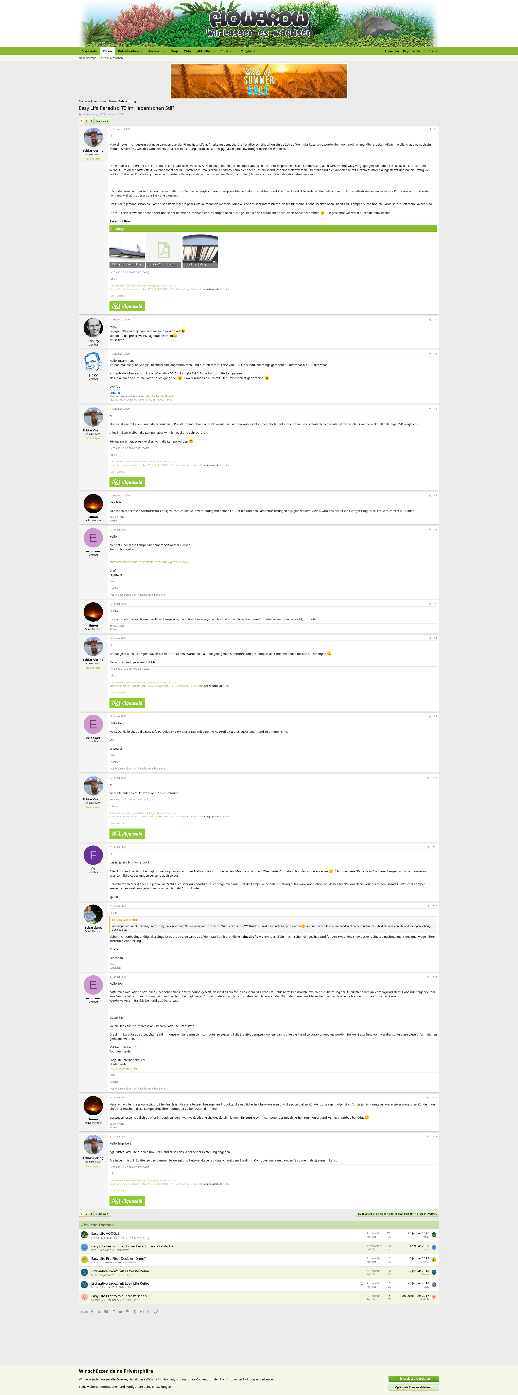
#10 (434, 777)
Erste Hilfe (125, 1275)
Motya (94, 1275)
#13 (434, 977)
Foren (107, 51)
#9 (435, 716)
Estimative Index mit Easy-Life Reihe (120, 1271)
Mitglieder (249, 51)
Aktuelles (204, 51)
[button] (130, 51)
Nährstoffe (123, 1250)
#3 (435, 353)
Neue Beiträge (87, 58)
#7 (435, 604)
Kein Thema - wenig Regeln (129, 1237)
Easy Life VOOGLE (105, 1233)
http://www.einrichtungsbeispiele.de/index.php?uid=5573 (149, 562)
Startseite (89, 51)
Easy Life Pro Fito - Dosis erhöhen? (118, 1258)
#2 (435, 319)
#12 (434, 906)
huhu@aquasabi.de (213, 289)
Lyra (93, 1250)
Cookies (121, 1379)
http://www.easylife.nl (124, 1068)
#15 (434, 1136)
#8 (435, 638)
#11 (434, 847)
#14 (434, 1097)
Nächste (101, 121)
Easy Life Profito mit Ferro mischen (119, 1296)
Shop (174, 51)
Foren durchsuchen (111, 58)
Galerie (225, 51)
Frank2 (95, 1237)
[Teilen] (429, 129)
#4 (435, 408)
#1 (435, 129)
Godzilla (95, 1300)
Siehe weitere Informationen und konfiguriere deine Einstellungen (125, 1386)
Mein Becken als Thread (159, 396)
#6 (435, 529)
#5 (435, 495)
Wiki (187, 51)
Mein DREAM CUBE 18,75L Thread (153, 399)
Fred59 (95, 1262)
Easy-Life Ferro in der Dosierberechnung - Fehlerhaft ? (134, 1246)
